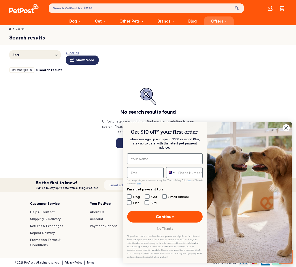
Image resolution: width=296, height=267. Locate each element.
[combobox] (171, 172)
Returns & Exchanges (46, 226)
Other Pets (129, 21)
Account (96, 219)
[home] (24, 9)
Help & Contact (42, 212)
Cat (98, 21)
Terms (90, 262)
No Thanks (165, 229)
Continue (165, 216)
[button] (35, 54)
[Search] (237, 8)
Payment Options (103, 226)
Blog (192, 21)
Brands (164, 21)
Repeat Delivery (42, 233)
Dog (73, 21)
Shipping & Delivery (45, 219)
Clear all (72, 53)
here (189, 180)
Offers (217, 21)
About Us (97, 212)
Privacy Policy (73, 262)
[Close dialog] (286, 128)
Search (20, 28)
